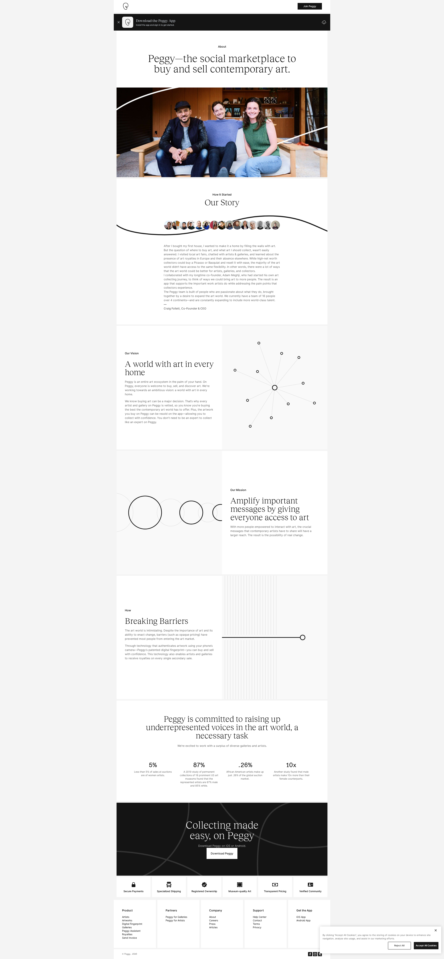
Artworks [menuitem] (127, 920)
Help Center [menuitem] (259, 916)
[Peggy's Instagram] (315, 954)
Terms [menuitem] (256, 923)
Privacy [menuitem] (257, 927)
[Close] (435, 930)
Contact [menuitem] (257, 920)
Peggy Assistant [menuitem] (131, 930)
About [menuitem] (212, 916)
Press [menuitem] (212, 923)
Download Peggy (222, 853)
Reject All (399, 945)
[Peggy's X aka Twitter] (320, 954)
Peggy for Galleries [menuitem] (176, 916)
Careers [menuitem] (213, 920)
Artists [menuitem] (125, 916)
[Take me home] (125, 6)
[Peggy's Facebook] (310, 954)
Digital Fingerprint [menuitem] (132, 923)
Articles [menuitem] (213, 927)
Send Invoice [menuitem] (129, 937)
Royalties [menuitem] (127, 934)
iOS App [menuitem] (301, 916)
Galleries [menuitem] (127, 927)
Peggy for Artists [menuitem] (175, 920)
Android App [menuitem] (303, 920)
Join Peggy (309, 6)
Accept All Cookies (426, 945)
